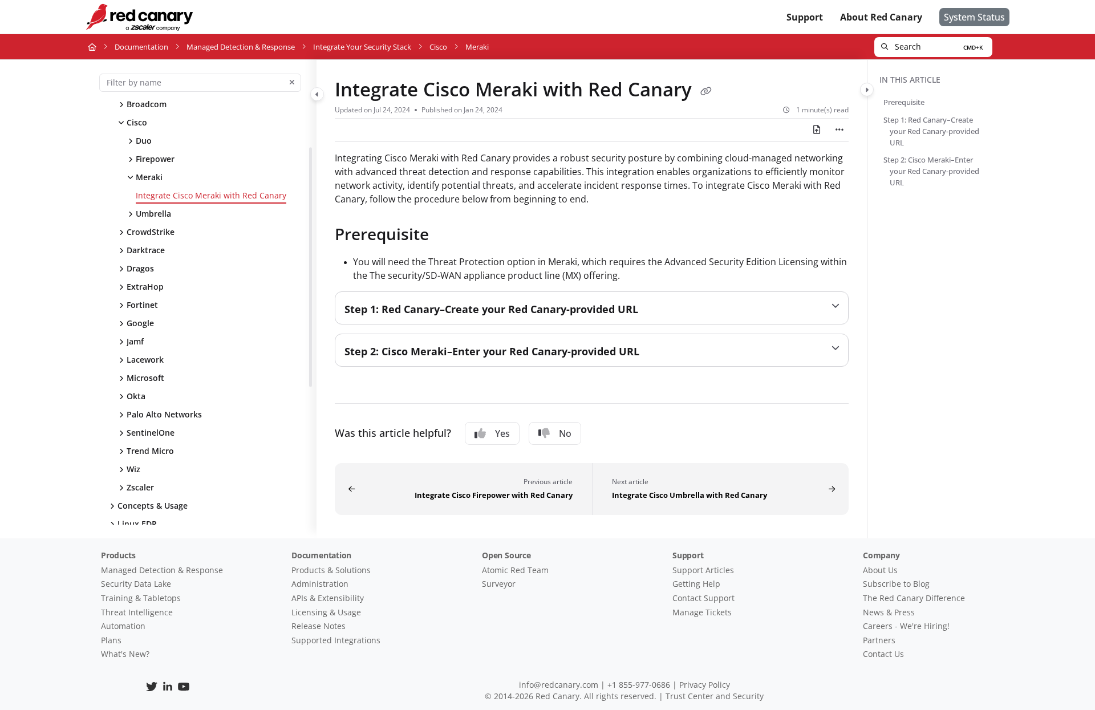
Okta (136, 396)
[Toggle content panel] (867, 89)
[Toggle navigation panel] (317, 94)
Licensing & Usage (326, 612)
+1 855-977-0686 (638, 684)
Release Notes (318, 625)
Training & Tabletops (141, 598)
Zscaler (140, 487)
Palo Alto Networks (164, 414)
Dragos (140, 268)
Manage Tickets (702, 612)
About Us (880, 570)
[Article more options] (839, 130)
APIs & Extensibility (327, 598)
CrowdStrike (151, 231)
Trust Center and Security (715, 696)
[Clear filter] (292, 83)
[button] (933, 47)
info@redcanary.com (558, 684)
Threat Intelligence (137, 612)
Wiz (133, 469)
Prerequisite (907, 102)
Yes (502, 433)
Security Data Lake (136, 583)
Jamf (135, 341)
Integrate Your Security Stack (362, 47)
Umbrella (153, 213)
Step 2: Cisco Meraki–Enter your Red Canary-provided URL (934, 171)
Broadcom (147, 104)
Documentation (141, 47)
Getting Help (696, 583)
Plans (111, 640)
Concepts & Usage (152, 505)
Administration (319, 583)
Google (140, 323)
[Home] (139, 17)
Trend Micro (150, 450)
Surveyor (499, 583)
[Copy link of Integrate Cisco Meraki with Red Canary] (706, 91)
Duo (144, 140)
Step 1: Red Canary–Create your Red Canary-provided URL (934, 131)
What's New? (125, 653)
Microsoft (145, 377)
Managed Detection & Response (240, 47)
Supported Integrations (335, 640)
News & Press (889, 612)
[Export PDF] (817, 130)
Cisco (438, 47)
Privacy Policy (704, 684)
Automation (123, 625)
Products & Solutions (331, 570)
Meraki (149, 177)
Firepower (155, 158)
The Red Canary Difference (914, 598)
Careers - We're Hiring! (906, 625)
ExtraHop (145, 286)
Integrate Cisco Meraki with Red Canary (211, 195)
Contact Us (883, 653)
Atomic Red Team (515, 570)
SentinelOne (151, 432)
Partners (879, 640)
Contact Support (703, 598)
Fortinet (142, 304)
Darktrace (146, 250)
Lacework (145, 359)
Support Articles (703, 570)
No (565, 433)
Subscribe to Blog (896, 583)
